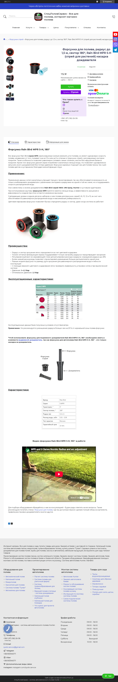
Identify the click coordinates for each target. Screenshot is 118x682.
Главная (16, 27)
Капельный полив (13, 579)
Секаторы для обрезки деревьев (101, 580)
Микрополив (11, 582)
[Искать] (4, 17)
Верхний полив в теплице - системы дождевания (45, 592)
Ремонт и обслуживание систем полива (73, 585)
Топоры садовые (99, 587)
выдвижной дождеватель (30, 340)
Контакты (101, 27)
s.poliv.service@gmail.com (14, 647)
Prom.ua (70, 678)
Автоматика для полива (15, 590)
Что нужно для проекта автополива (44, 607)
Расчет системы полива (44, 577)
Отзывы (87, 27)
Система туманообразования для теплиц (44, 586)
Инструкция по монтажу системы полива (73, 595)
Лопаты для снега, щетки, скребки (103, 593)
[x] (12, 524)
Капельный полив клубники (41, 597)
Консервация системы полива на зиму (72, 590)
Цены (56, 27)
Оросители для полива (15, 585)
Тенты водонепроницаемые (101, 575)
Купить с (66, 92)
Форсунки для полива (43, 510)
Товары (42, 27)
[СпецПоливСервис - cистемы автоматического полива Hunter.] (38, 17)
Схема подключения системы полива (71, 600)
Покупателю (71, 27)
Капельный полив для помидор (43, 602)
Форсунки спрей (16, 39)
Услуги (29, 27)
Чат (110, 676)
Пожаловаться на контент (70, 680)
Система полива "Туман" (16, 588)
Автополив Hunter (70, 577)
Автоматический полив (15, 577)
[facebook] (9, 524)
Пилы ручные (97, 589)
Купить (71, 87)
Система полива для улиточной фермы (42, 580)
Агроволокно (97, 584)
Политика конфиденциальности (92, 680)
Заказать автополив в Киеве (72, 580)
